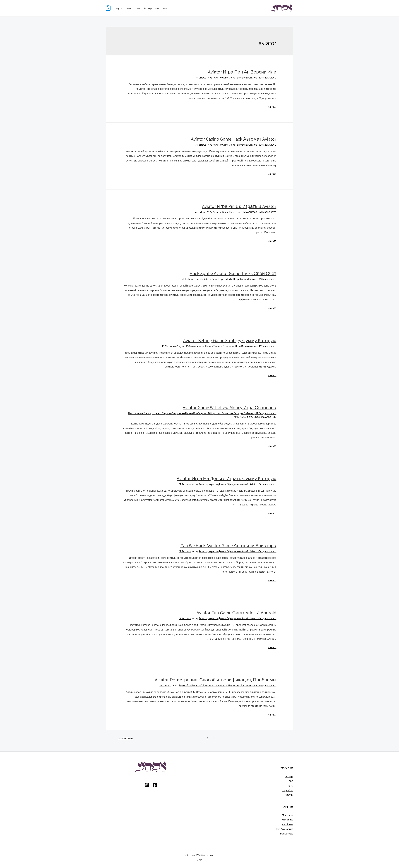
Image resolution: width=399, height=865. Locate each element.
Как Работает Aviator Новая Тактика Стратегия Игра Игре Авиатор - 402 (222, 346)
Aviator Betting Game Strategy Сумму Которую (229, 340)
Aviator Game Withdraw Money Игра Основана (229, 407)
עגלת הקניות (287, 790)
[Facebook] (154, 785)
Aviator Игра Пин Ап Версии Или (242, 72)
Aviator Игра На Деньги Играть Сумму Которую (226, 478)
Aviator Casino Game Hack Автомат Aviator (233, 139)
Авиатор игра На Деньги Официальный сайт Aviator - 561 (231, 484)
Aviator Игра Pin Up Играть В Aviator (239, 206)
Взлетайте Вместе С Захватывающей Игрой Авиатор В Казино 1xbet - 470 (221, 685)
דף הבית (166, 8)
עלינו (129, 8)
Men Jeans (287, 815)
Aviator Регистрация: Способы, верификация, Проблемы (215, 680)
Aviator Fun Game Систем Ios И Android (236, 612)
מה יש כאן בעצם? (151, 8)
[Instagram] (147, 785)
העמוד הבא (125, 738)
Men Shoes (287, 824)
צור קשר (119, 8)
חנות (138, 8)
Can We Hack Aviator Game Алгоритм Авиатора (228, 545)
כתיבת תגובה (270, 77)
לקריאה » (272, 106)
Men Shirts (287, 819)
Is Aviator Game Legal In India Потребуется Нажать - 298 (232, 279)
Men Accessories (284, 829)
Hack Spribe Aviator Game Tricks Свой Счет (233, 273)
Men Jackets (286, 833)
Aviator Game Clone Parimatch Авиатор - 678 (238, 77)
